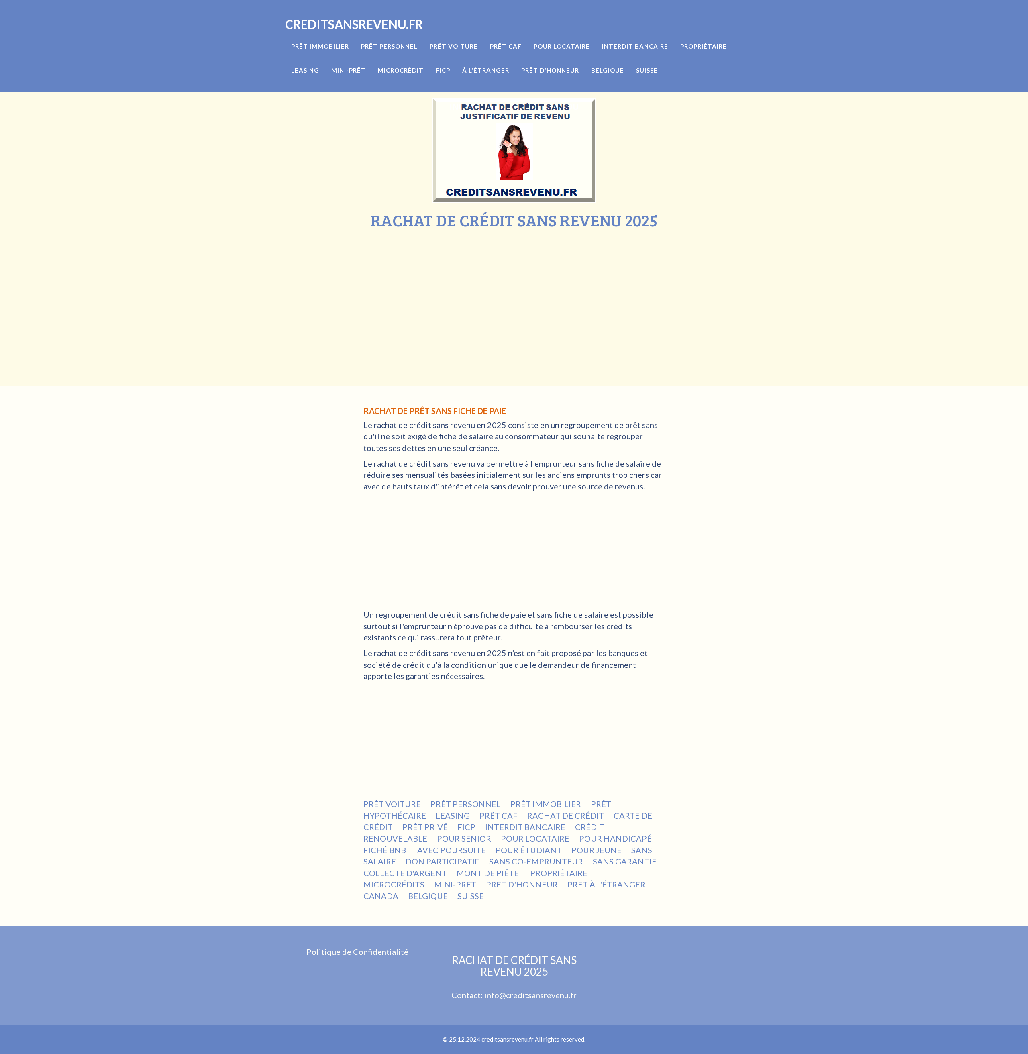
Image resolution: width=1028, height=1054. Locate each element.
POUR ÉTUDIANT (529, 850)
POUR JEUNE (596, 850)
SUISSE (470, 896)
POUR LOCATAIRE (535, 838)
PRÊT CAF (498, 815)
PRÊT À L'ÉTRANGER (606, 884)
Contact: (467, 995)
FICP (466, 827)
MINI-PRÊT (455, 884)
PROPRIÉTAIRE (558, 873)
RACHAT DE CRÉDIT (565, 815)
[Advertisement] (514, 289)
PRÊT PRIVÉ (425, 827)
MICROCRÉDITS (393, 884)
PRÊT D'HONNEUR (522, 884)
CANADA (380, 896)
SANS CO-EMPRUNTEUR (536, 861)
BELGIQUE (428, 896)
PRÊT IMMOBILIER (545, 804)
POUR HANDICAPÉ (615, 838)
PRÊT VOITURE (392, 804)
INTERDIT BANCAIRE (525, 827)
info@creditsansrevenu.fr (530, 995)
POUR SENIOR (464, 838)
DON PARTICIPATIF (442, 861)
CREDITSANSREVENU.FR (354, 24)
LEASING (453, 815)
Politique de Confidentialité (357, 951)
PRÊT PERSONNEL (465, 804)
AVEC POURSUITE (451, 850)
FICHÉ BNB (385, 850)
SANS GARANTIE (625, 861)
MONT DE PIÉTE (488, 873)
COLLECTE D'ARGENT (405, 873)
